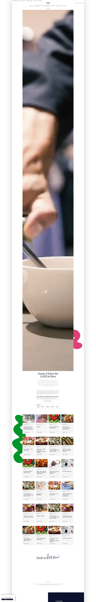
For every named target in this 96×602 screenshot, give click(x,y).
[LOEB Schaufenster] (76, 3)
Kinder (47, 406)
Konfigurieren (3, 599)
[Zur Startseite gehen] (48, 3)
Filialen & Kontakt (16, 0)
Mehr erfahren (23, 0)
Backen (42, 406)
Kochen (52, 406)
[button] (78, 3)
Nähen (57, 406)
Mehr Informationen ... (9, 597)
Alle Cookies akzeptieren (10, 599)
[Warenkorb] (80, 3)
